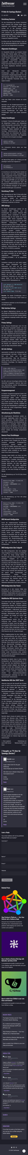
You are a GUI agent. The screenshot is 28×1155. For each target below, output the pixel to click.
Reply (5, 782)
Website (4, 870)
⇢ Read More (6, 1073)
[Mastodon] (11, 1147)
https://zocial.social (17, 1065)
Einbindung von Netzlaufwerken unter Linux (20, 743)
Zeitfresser (8, 3)
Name (4, 856)
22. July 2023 (5, 15)
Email (4, 863)
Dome (8, 789)
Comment (5, 841)
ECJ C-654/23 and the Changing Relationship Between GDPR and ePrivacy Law (12, 1025)
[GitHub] (14, 1147)
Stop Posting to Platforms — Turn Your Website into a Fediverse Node (13, 918)
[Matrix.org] (16, 1147)
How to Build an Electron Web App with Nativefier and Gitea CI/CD (13, 960)
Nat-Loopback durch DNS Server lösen (6, 743)
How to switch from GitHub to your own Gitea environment (13, 999)
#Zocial (13, 1062)
